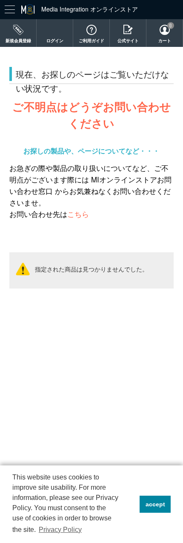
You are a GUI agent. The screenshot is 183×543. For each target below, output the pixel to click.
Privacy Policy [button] (60, 529)
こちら (78, 214)
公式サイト (128, 40)
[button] (131, 504)
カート (164, 40)
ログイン (54, 40)
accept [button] (155, 504)
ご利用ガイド (91, 40)
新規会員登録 (18, 40)
